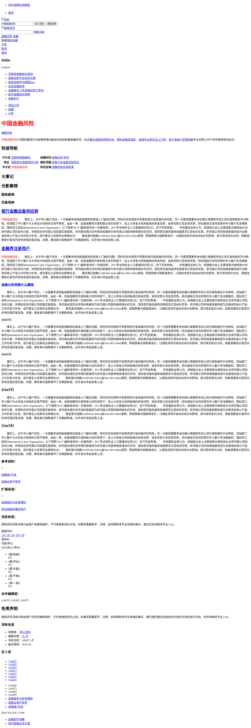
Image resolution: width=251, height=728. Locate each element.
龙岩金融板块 (16, 86)
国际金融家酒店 (126, 139)
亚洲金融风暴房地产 (13, 509)
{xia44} (12, 679)
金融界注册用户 (15, 248)
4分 (18, 535)
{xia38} (12, 661)
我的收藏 (12, 40)
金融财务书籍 (16, 719)
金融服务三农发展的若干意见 (26, 90)
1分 (3, 535)
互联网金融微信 (20, 157)
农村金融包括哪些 (19, 5)
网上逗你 (25, 632)
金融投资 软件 (60, 157)
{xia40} (12, 667)
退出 (4, 52)
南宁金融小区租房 (180, 139)
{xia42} (12, 673)
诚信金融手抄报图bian (21, 82)
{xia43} (12, 676)
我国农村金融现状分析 (25, 162)
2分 (8, 535)
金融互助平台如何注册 (22, 78)
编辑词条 (6, 36)
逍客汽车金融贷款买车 (65, 162)
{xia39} (12, 664)
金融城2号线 (8, 474)
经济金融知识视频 (19, 94)
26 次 (25, 636)
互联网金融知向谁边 (20, 74)
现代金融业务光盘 (19, 723)
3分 (13, 535)
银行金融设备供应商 (19, 211)
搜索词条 (39, 32)
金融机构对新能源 (63, 167)
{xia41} (12, 670)
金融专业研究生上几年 (152, 139)
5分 (22, 535)
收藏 (15, 36)
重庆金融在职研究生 (101, 139)
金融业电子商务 (10, 481)
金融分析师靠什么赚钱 (17, 285)
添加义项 (13, 105)
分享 (4, 44)
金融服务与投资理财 (13, 502)
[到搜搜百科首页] (8, 28)
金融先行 (13, 98)
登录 (11, 12)
